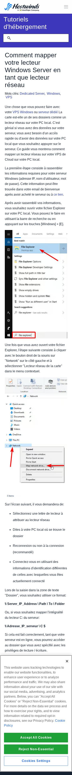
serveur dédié (48, 112)
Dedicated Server (32, 93)
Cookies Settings (36, 761)
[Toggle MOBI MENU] (66, 7)
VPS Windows (23, 112)
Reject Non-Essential (36, 749)
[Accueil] (22, 7)
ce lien (58, 194)
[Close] (67, 661)
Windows (53, 93)
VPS (9, 97)
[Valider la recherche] (9, 38)
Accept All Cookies (36, 737)
